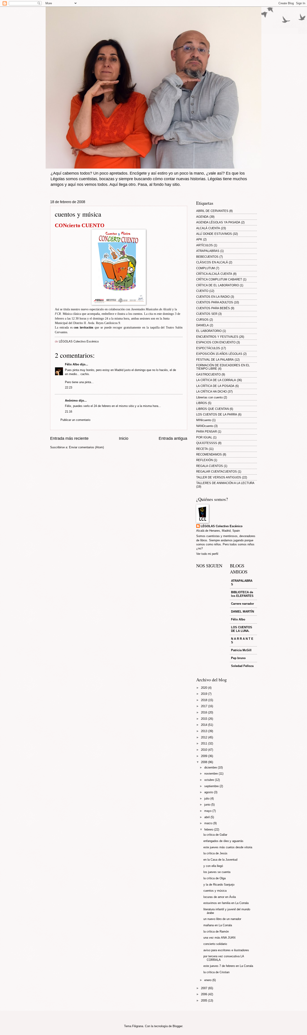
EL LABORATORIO (209, 331)
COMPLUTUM (205, 268)
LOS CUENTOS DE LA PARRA (216, 414)
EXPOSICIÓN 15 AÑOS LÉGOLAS (219, 353)
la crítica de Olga (214, 878)
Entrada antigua (173, 438)
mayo (208, 811)
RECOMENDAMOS (209, 454)
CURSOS (202, 319)
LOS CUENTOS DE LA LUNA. (241, 629)
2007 (204, 988)
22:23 (68, 387)
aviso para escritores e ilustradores (226, 950)
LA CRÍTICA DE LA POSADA (215, 386)
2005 (204, 1000)
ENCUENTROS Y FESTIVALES (217, 336)
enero (208, 980)
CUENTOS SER (206, 313)
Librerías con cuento (209, 397)
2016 (204, 712)
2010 (204, 749)
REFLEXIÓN (204, 460)
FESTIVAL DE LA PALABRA (215, 359)
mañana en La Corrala (217, 925)
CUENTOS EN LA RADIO (213, 296)
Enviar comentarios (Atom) (86, 447)
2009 (204, 756)
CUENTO (202, 291)
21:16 (68, 411)
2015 (204, 718)
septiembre (212, 786)
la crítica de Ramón (216, 931)
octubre (209, 780)
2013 (204, 731)
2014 (204, 724)
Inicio (123, 438)
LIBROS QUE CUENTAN (212, 409)
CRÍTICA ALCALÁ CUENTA (214, 273)
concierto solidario (215, 944)
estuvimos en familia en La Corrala (226, 903)
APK (199, 239)
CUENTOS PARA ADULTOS (214, 302)
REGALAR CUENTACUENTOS (216, 471)
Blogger (177, 1026)
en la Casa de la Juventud (220, 859)
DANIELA (202, 325)
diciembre (211, 767)
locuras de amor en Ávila (219, 897)
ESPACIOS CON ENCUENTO (216, 342)
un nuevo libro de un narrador (222, 919)
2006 (204, 994)
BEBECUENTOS (207, 256)
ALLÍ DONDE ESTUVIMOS (214, 233)
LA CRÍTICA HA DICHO (211, 391)
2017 (204, 706)
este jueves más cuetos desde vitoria (227, 847)
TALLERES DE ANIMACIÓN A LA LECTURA (225, 483)
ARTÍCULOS (204, 245)
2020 (204, 687)
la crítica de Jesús (215, 853)
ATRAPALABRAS (207, 251)
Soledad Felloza (242, 666)
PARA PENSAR (206, 431)
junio (207, 804)
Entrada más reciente (69, 438)
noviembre (211, 773)
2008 (204, 762)
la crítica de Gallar (215, 834)
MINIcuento (203, 420)
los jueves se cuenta (216, 872)
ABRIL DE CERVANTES (212, 211)
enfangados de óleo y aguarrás (223, 841)
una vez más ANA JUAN (219, 937)
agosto (209, 792)
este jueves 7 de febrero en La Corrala (228, 966)
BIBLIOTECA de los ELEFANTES (242, 594)
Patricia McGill (241, 650)
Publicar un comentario (75, 420)
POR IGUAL (204, 437)
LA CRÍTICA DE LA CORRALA (216, 380)
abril (207, 817)
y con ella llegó (213, 866)
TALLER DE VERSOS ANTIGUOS (218, 477)
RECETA (202, 449)
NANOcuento (204, 426)
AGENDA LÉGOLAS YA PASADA (218, 222)
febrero (209, 829)
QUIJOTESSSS (206, 443)
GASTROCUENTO (208, 374)
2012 (204, 737)
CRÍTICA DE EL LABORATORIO (217, 285)
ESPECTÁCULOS (208, 348)
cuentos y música (215, 890)
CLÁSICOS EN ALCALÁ (212, 262)
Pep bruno (238, 658)
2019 (204, 693)
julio (207, 798)
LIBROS (201, 403)
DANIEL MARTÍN (242, 611)
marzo (208, 823)
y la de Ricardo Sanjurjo (218, 884)
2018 (204, 700)
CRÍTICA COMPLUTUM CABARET (219, 279)
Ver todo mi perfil (207, 553)
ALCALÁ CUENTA (208, 228)
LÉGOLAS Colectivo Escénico (221, 526)
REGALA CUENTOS (209, 466)
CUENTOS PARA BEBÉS (213, 308)
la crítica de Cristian (216, 972)
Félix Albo (72, 364)
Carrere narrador (242, 603)
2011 (204, 743)
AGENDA (202, 216)
